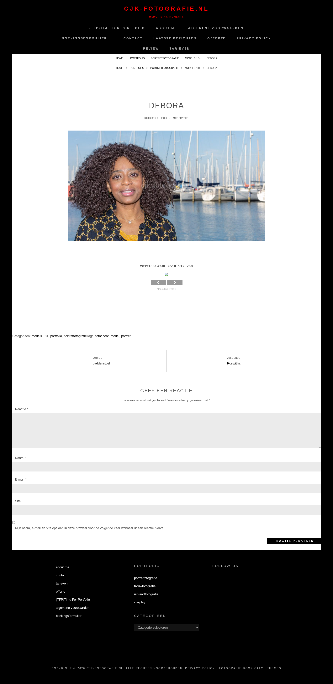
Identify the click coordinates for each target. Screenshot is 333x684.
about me (166, 28)
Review (151, 48)
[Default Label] (235, 578)
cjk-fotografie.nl (166, 8)
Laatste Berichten (175, 38)
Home (120, 58)
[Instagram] (226, 578)
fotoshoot (102, 336)
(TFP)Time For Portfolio (117, 28)
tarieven (180, 48)
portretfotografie (165, 58)
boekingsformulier (84, 38)
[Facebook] (217, 578)
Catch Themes (268, 668)
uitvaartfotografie (146, 594)
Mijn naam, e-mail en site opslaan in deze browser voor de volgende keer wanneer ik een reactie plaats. (89, 528)
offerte (216, 38)
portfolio (137, 58)
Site (18, 501)
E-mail (21, 479)
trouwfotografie (145, 586)
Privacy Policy (254, 38)
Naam (20, 458)
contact (133, 38)
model (115, 336)
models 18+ (193, 58)
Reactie (21, 409)
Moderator (181, 118)
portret (126, 336)
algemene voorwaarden (216, 28)
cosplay (139, 602)
